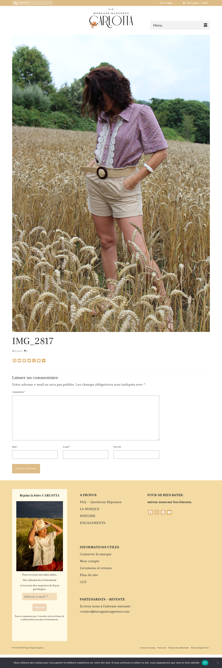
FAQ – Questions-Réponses (101, 502)
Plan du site (89, 575)
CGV (83, 582)
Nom (15, 447)
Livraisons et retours (96, 568)
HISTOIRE (87, 516)
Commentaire (18, 392)
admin (19, 351)
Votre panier (197, 3)
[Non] (217, 663)
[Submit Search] (14, 3)
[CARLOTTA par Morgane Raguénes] (111, 18)
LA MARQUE (89, 509)
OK (205, 662)
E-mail (66, 447)
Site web (117, 447)
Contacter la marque (96, 554)
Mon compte (89, 561)
